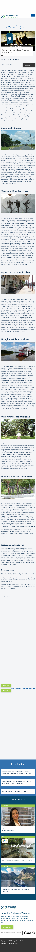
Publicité (3, 943)
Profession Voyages (6, 26)
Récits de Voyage (17, 26)
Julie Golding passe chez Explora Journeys (15, 791)
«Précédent (6, 685)
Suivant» (5, 690)
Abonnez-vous (7, 927)
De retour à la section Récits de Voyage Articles (13, 28)
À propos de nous (12, 943)
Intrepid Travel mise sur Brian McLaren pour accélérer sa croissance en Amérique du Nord (16, 773)
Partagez (28, 65)
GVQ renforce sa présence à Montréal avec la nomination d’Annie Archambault (16, 782)
